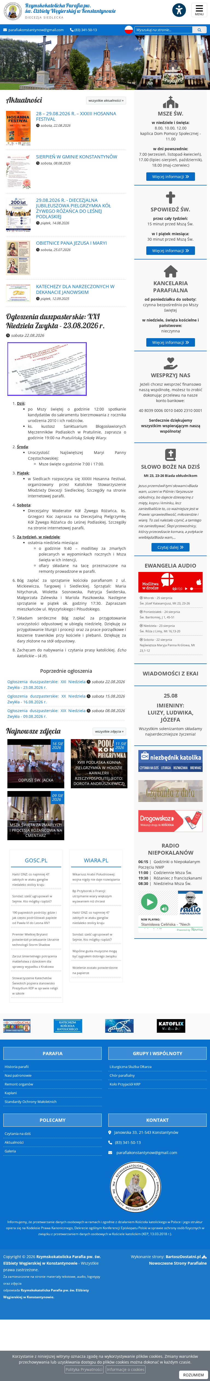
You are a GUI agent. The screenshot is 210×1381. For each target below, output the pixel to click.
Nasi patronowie (18, 1075)
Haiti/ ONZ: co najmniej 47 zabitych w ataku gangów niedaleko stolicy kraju (30, 879)
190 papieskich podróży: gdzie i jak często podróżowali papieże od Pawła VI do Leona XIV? (34, 917)
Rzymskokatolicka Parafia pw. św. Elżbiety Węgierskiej (70, 10)
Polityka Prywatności (84, 1369)
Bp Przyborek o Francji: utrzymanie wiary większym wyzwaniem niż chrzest (92, 896)
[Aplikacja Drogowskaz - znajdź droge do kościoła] (170, 820)
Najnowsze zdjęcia (33, 731)
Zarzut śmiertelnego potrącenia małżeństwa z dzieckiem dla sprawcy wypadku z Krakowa (34, 961)
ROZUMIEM (193, 1374)
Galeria (10, 1151)
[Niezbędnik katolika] (170, 760)
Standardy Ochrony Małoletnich (31, 1101)
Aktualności (24, 100)
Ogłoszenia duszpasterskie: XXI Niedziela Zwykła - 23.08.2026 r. (55, 321)
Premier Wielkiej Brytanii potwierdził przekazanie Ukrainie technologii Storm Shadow (35, 939)
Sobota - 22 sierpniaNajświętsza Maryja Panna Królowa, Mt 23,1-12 (167, 645)
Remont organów (19, 1084)
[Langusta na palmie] (83, 1026)
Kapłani (11, 1093)
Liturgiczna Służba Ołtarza (130, 1066)
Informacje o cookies (125, 1369)
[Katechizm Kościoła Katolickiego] (32, 1026)
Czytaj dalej (169, 547)
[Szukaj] (199, 29)
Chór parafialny (122, 1075)
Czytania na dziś (18, 1133)
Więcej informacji (168, 176)
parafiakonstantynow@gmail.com (36, 29)
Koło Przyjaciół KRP (125, 1084)
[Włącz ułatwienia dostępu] (178, 10)
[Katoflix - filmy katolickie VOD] (135, 1026)
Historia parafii (17, 1066)
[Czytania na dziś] (170, 790)
